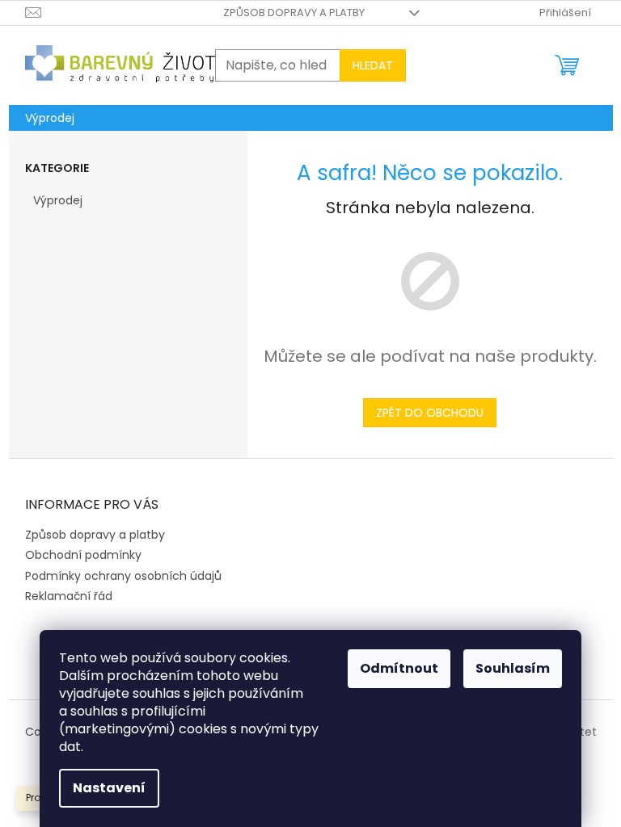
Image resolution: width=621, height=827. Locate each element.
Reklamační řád (68, 596)
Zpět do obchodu (430, 413)
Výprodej (57, 200)
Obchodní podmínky (83, 555)
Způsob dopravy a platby (294, 12)
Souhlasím (512, 668)
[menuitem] (50, 118)
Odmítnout (399, 668)
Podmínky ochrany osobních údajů (123, 576)
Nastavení (109, 788)
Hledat (373, 65)
